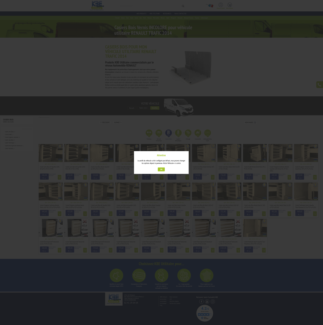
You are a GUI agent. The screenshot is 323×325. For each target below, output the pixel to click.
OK (161, 169)
